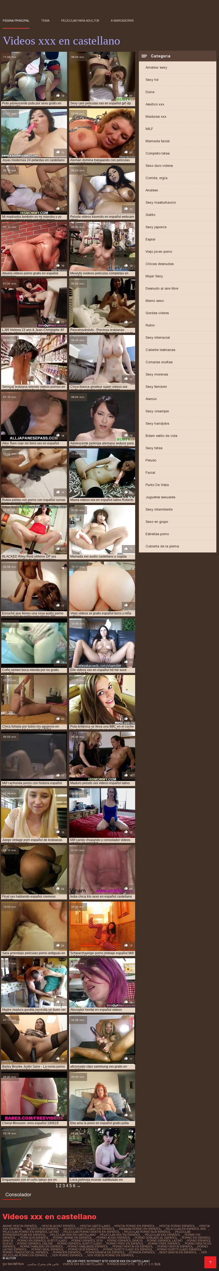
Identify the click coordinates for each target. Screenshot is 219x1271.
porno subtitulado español (179, 1249)
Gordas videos (157, 313)
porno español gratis (125, 1240)
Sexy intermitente (159, 509)
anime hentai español (20, 1225)
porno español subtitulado (79, 1243)
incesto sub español (42, 1228)
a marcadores (122, 20)
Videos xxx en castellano (83, 1264)
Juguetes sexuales (160, 497)
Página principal (16, 20)
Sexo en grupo (157, 522)
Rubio (150, 325)
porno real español (47, 1249)
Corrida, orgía (156, 178)
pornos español (142, 1252)
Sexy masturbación (161, 202)
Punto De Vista (157, 485)
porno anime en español (72, 1237)
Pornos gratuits (120, 1264)
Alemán (151, 399)
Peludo (151, 460)
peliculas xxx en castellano (73, 1234)
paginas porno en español (140, 1228)
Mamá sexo (155, 301)
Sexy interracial (158, 337)
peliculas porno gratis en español (91, 1231)
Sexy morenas (157, 374)
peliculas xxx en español (120, 1234)
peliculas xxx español (162, 1234)
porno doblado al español (156, 1237)
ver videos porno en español (110, 1255)
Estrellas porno (157, 534)
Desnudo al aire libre (162, 288)
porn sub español (34, 1237)
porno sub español (83, 1249)
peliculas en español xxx (186, 1228)
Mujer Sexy (154, 276)
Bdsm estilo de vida (161, 436)
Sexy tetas (154, 448)
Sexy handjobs (157, 423)
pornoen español (67, 1252)
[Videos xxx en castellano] (210, 1262)
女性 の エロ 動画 (149, 1264)
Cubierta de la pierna (162, 546)
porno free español (164, 1243)
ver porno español (67, 1255)
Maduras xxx (156, 117)
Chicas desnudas (160, 264)
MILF (149, 129)
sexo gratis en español (178, 1252)
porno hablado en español (41, 1246)
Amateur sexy (156, 67)
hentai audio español (59, 1225)
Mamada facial (158, 141)
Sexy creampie (157, 411)
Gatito (150, 215)
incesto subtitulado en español (89, 1228)
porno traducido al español (26, 1252)
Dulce (150, 92)
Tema (45, 20)
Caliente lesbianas (160, 350)
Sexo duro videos (159, 166)
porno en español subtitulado (42, 1240)
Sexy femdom (156, 387)
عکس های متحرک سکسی (43, 1264)
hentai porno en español (134, 1225)
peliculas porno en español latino (31, 1231)
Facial (150, 473)
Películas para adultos (80, 20)
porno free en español (125, 1243)
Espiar (150, 239)
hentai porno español (177, 1225)
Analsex (152, 190)
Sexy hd (152, 80)
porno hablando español (88, 1246)
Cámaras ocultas (159, 362)
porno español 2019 (87, 1240)
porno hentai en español (132, 1246)
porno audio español (113, 1237)
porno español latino (164, 1240)
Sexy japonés (156, 227)
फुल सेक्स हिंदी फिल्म (13, 1264)
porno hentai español (175, 1246)
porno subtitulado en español (128, 1249)
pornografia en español (105, 1252)
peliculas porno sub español (147, 1231)
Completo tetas (158, 153)
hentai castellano (95, 1225)
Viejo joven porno (159, 252)
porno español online (35, 1243)
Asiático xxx (155, 104)
